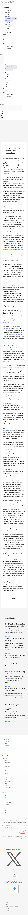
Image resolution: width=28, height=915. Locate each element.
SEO (7, 82)
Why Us (4, 39)
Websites (5, 36)
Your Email (9, 827)
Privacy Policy (8, 838)
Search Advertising (8, 11)
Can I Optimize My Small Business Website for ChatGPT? (13, 707)
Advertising (6, 7)
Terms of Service (17, 838)
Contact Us (8, 49)
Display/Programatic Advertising (11, 19)
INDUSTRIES (5, 739)
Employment (10, 46)
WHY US (4, 792)
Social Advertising (7, 15)
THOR (8, 26)
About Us (4, 42)
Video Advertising (7, 23)
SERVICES (5, 758)
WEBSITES (5, 755)
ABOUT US (5, 794)
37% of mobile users (11, 241)
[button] (2, 54)
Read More (7, 636)
